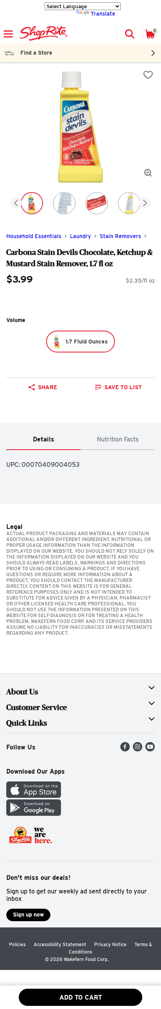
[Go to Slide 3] (97, 203)
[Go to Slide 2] (64, 203)
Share (47, 387)
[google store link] (33, 813)
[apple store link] (33, 795)
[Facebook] (125, 749)
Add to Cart (80, 997)
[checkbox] (148, 75)
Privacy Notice (110, 944)
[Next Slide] (145, 203)
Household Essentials (33, 236)
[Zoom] (148, 173)
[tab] (43, 439)
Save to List (123, 387)
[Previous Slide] (16, 203)
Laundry (80, 236)
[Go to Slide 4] (129, 203)
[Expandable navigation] (8, 34)
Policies (17, 944)
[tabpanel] (80, 461)
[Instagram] (137, 749)
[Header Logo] (42, 34)
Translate (103, 14)
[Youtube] (150, 749)
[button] (129, 34)
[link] (118, 387)
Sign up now (28, 914)
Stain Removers (120, 236)
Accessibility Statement (60, 944)
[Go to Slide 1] (32, 203)
